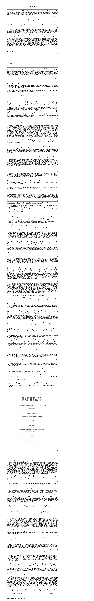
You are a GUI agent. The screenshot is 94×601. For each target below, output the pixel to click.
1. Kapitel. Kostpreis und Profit (34, 4)
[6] (44, 551)
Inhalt (26, 4)
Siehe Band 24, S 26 (14, 498)
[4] (55, 462)
